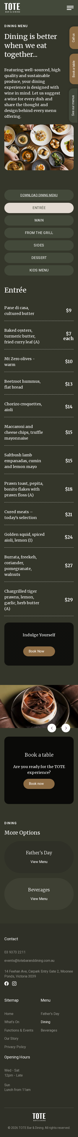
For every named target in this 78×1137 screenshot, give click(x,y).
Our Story (11, 1038)
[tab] (39, 208)
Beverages (49, 1030)
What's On (11, 1022)
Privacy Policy (15, 1047)
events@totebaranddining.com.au (29, 961)
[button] (51, 728)
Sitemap (11, 1000)
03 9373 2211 (15, 952)
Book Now (36, 651)
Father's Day (50, 1014)
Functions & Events (18, 1030)
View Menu (39, 862)
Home (8, 1014)
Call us (73, 37)
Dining (45, 1022)
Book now (36, 784)
